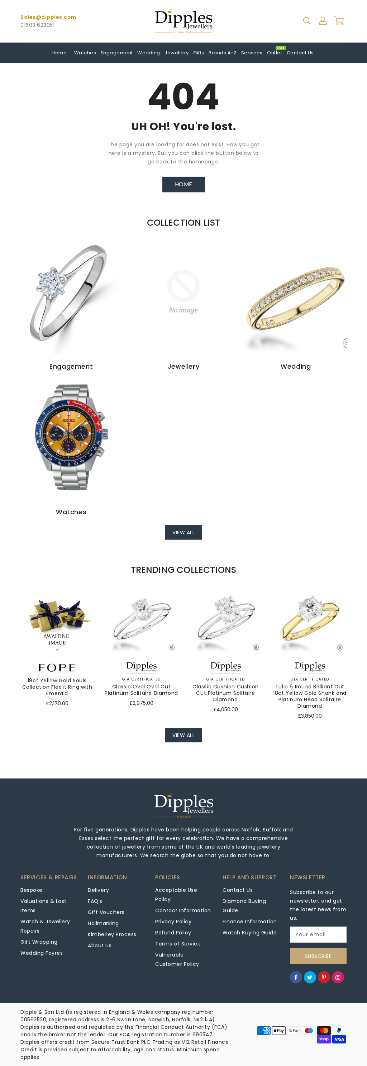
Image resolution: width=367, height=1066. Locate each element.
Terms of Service (178, 943)
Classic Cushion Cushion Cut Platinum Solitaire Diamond (225, 693)
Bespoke (31, 890)
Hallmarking (103, 923)
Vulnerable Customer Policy (177, 959)
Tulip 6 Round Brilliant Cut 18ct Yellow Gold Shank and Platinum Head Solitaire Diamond (310, 696)
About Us (99, 945)
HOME (183, 184)
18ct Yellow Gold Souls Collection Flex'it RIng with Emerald (57, 687)
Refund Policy (173, 932)
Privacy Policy (173, 921)
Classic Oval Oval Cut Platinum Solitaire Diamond (141, 689)
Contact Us (238, 890)
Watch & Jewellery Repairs (45, 926)
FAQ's (95, 901)
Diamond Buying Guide (244, 906)
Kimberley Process (112, 934)
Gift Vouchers (106, 912)
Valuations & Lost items (43, 906)
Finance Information (250, 921)
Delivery (98, 890)
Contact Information (183, 910)
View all (183, 532)
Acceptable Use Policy (176, 894)
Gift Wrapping (39, 941)
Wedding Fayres (41, 953)
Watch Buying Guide (250, 932)
